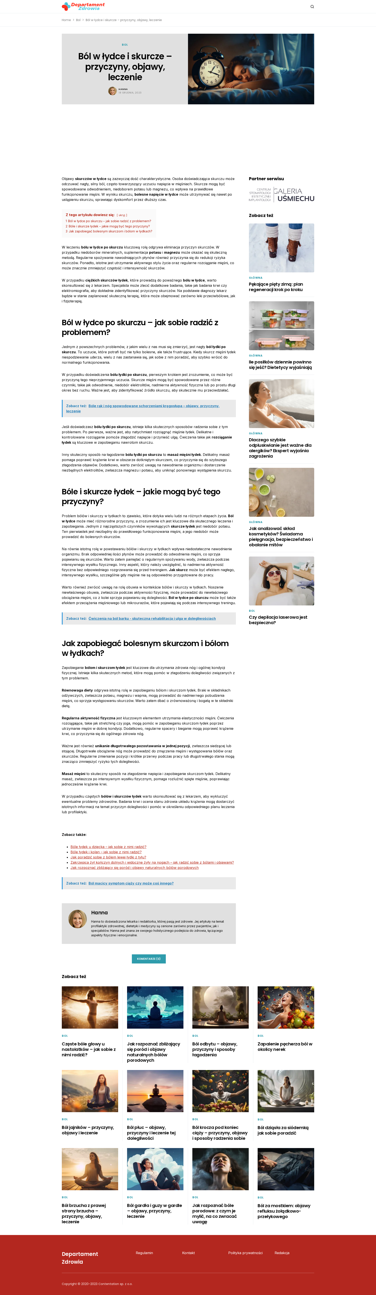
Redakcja (282, 1253)
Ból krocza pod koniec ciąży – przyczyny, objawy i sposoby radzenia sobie (220, 1132)
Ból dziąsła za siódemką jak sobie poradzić (283, 1130)
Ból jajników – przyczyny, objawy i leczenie (88, 1130)
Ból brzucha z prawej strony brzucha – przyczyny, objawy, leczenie (84, 1213)
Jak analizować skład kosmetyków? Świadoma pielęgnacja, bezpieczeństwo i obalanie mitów (281, 536)
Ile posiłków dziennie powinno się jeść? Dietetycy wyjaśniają (280, 364)
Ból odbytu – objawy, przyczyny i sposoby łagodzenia (214, 1049)
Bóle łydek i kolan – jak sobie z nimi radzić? (106, 852)
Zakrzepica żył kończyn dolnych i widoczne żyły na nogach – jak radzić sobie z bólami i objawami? (152, 862)
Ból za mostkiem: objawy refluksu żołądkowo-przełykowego (284, 1211)
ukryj (122, 215)
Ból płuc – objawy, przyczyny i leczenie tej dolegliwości (151, 1132)
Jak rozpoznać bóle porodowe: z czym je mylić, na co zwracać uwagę (214, 1213)
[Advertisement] (188, 137)
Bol (78, 20)
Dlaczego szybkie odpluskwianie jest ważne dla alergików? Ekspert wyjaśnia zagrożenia (280, 448)
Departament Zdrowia (80, 1257)
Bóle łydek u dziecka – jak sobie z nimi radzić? (108, 847)
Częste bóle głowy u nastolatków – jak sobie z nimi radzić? (89, 1049)
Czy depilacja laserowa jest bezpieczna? (278, 620)
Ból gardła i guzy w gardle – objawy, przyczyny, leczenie (154, 1210)
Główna (256, 278)
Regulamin (144, 1253)
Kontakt (188, 1253)
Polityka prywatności (245, 1253)
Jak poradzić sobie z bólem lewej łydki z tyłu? (108, 857)
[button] (312, 6)
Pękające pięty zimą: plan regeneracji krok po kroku (276, 287)
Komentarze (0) (149, 959)
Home (66, 20)
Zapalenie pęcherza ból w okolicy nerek (285, 1046)
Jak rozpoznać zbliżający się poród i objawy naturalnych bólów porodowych (134, 867)
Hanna (123, 89)
